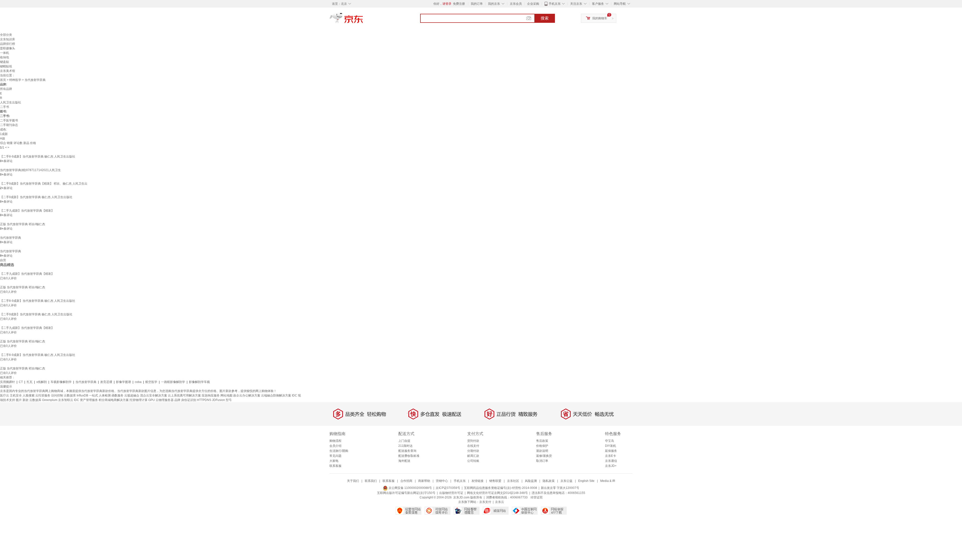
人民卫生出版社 (10, 102)
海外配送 (404, 461)
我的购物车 (599, 18)
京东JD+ (611, 466)
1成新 (4, 134)
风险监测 (531, 481)
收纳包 (4, 57)
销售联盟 (495, 481)
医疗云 (4, 395)
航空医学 (151, 382)
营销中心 (442, 481)
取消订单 (542, 461)
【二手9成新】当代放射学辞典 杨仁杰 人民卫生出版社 (36, 197)
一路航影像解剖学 (173, 382)
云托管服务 (42, 395)
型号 (229, 400)
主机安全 (16, 395)
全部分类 (6, 35)
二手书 (4, 107)
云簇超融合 (131, 395)
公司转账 (473, 461)
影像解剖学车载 (199, 382)
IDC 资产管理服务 (86, 400)
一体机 (4, 53)
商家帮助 (424, 481)
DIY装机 (610, 446)
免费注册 (459, 4)
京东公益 (566, 481)
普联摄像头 (7, 48)
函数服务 (117, 395)
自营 (3, 260)
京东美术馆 (7, 71)
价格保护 (542, 446)
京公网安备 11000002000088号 (410, 488)
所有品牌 (6, 89)
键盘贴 (4, 62)
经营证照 (537, 497)
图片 (19, 400)
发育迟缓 (106, 382)
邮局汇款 (473, 456)
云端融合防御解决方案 (276, 395)
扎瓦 (30, 382)
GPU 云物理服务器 (161, 400)
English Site (586, 481)
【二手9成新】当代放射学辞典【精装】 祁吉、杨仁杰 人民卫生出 (43, 183)
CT (21, 382)
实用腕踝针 (7, 382)
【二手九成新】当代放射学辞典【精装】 (27, 210)
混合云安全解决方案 (153, 395)
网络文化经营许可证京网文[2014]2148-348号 (497, 493)
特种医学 (15, 80)
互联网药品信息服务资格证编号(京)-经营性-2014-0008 (500, 488)
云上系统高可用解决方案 (184, 395)
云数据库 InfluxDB (76, 395)
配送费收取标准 (408, 456)
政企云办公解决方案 (246, 395)
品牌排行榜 (7, 44)
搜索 (545, 18)
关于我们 (353, 481)
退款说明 (542, 451)
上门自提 (404, 441)
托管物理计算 (139, 400)
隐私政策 (549, 481)
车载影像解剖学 (61, 382)
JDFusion (218, 400)
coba (138, 382)
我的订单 (477, 4)
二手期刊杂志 (9, 125)
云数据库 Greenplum (43, 400)
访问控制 (57, 395)
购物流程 (335, 441)
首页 (3, 80)
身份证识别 (188, 400)
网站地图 (226, 395)
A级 (2, 138)
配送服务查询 (407, 451)
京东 (363, 20)
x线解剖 (41, 382)
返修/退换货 (544, 456)
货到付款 (473, 441)
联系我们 (371, 481)
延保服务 (611, 451)
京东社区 (513, 481)
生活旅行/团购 (338, 451)
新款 (26, 400)
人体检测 (105, 395)
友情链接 (477, 481)
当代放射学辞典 (10, 237)
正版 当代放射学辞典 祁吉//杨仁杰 (22, 224)
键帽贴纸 (6, 66)
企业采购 (533, 4)
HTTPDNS (204, 400)
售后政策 (542, 441)
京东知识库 (7, 39)
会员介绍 (335, 446)
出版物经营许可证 (451, 493)
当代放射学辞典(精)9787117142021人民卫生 (30, 170)
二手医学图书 (9, 120)
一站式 (93, 395)
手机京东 (555, 4)
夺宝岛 (609, 441)
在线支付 (473, 446)
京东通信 (611, 461)
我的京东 (494, 4)
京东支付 (485, 502)
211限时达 (405, 446)
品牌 (177, 400)
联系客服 (335, 466)
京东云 (499, 502)
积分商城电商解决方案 (114, 400)
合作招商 (406, 481)
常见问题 (335, 456)
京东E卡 (610, 456)
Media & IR (607, 481)
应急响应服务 (211, 395)
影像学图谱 (123, 382)
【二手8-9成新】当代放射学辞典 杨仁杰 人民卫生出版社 (37, 156)
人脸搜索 (29, 395)
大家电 (333, 461)
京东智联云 (65, 400)
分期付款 (473, 451)
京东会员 (516, 4)
